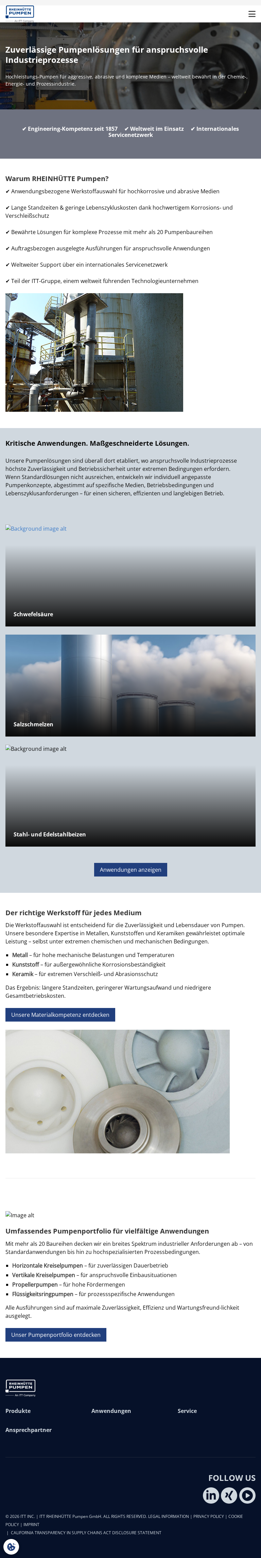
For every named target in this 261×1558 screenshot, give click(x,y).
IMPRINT (31, 1524)
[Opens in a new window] (211, 1495)
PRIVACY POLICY (208, 1516)
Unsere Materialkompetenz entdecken (60, 1015)
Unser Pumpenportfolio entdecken (56, 1335)
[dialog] (11, 1547)
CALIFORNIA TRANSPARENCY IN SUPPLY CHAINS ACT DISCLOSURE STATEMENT (86, 1533)
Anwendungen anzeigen (130, 869)
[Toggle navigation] (252, 14)
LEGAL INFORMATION (168, 1516)
